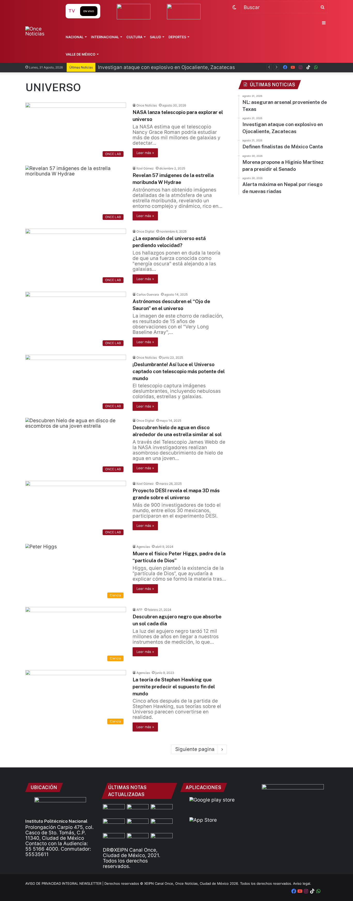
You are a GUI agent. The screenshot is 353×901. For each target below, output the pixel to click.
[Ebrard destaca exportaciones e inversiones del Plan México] (114, 839)
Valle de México (80, 54)
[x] (324, 67)
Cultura (134, 37)
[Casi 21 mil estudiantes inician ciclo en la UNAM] (138, 825)
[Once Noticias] (40, 31)
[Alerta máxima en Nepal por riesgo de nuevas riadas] (162, 825)
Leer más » (145, 153)
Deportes (177, 37)
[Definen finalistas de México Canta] (162, 810)
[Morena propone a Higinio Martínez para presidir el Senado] (114, 825)
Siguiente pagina (194, 749)
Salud (155, 37)
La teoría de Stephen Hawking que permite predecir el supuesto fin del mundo (174, 686)
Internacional (105, 37)
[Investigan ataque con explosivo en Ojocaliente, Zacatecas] (138, 810)
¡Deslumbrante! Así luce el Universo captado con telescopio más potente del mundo (179, 371)
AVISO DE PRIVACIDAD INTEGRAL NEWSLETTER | (64, 883)
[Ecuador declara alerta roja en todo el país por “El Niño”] (138, 839)
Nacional (74, 37)
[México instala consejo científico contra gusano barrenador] (162, 839)
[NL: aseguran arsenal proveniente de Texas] (114, 810)
